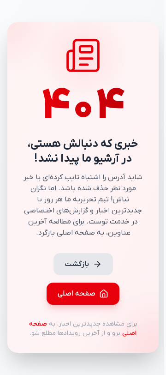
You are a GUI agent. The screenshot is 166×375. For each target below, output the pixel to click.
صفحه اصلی (76, 293)
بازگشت (77, 264)
